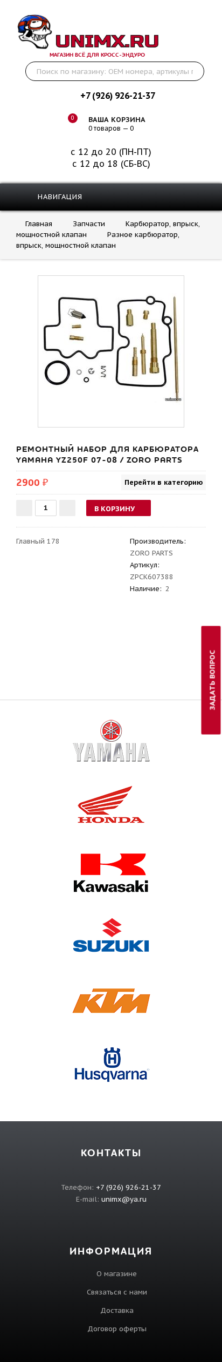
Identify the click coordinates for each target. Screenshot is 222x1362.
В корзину (114, 508)
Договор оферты (117, 1328)
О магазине (116, 1273)
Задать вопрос (212, 680)
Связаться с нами (117, 1292)
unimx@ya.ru (124, 1199)
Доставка (117, 1310)
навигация (58, 196)
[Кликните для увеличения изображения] (111, 349)
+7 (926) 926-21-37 (117, 95)
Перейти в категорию (163, 482)
